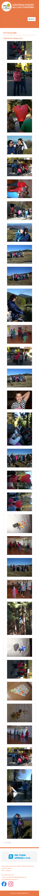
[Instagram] (10, 884)
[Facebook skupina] (4, 884)
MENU (32, 19)
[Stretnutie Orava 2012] (19, 50)
